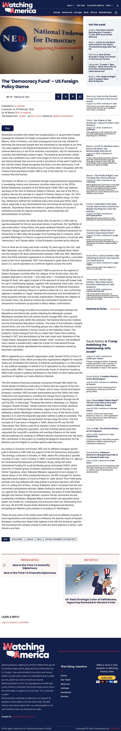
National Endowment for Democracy (60, 539)
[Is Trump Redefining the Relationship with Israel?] (102, 325)
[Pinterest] (73, 97)
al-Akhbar (20, 106)
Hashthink (114, 728)
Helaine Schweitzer (63, 116)
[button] (116, 12)
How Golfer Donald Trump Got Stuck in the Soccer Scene (102, 56)
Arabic (22, 116)
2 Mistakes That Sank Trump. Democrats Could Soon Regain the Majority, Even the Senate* (102, 207)
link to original (23, 112)
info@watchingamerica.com (23, 716)
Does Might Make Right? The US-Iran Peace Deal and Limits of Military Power (102, 403)
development (17, 539)
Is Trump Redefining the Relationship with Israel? (101, 346)
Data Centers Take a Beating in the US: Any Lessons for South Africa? (102, 258)
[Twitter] (117, 6)
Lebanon (30, 539)
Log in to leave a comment (15, 622)
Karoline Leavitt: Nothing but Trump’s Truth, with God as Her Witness (101, 33)
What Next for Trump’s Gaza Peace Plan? (100, 231)
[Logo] (18, 7)
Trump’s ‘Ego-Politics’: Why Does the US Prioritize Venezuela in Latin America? (102, 68)
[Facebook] (58, 97)
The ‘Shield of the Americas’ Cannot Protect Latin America (102, 123)
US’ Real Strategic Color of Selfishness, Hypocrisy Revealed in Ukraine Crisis (91, 601)
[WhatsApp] (80, 97)
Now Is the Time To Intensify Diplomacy (30, 572)
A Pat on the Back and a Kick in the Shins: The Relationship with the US (102, 45)
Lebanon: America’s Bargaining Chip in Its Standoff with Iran (102, 455)
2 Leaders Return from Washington (102, 377)
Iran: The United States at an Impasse (102, 429)
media (39, 539)
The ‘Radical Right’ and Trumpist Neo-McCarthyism (102, 78)
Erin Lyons (36, 116)
